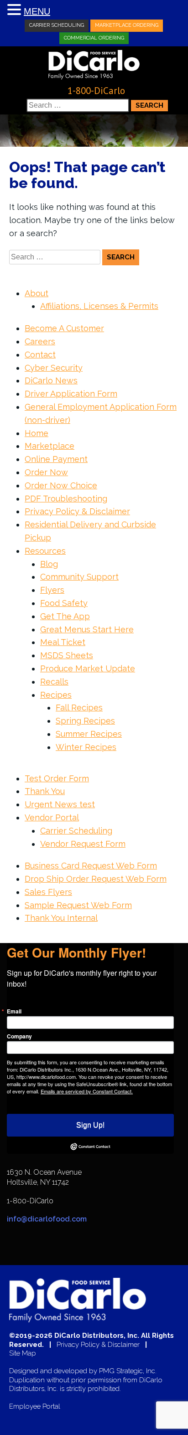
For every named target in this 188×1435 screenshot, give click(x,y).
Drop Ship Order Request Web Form (96, 879)
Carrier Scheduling (56, 25)
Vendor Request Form (82, 844)
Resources (45, 551)
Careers (40, 341)
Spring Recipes (85, 720)
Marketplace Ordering (126, 25)
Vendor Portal (52, 817)
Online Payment (56, 459)
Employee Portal (34, 1406)
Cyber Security (54, 367)
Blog (49, 564)
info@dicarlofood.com (47, 1219)
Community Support (79, 576)
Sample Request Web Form (78, 905)
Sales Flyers (48, 892)
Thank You (45, 791)
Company (19, 1036)
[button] (15, 10)
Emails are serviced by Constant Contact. (87, 1091)
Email (14, 1011)
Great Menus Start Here (87, 629)
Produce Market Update (87, 668)
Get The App (65, 616)
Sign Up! (90, 1125)
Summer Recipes (89, 734)
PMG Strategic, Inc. (128, 1371)
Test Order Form (57, 778)
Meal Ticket (62, 642)
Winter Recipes (86, 747)
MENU (37, 11)
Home (36, 433)
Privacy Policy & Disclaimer (77, 511)
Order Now (46, 472)
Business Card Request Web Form (91, 865)
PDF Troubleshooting (66, 498)
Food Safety (64, 603)
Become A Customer (64, 328)
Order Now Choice (61, 485)
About (36, 293)
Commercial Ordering (94, 38)
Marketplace (49, 446)
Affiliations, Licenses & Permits (99, 306)
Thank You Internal (61, 918)
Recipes (56, 695)
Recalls (54, 681)
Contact (40, 354)
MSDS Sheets (66, 655)
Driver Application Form (71, 393)
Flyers (52, 590)
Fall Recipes (79, 707)
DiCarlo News (51, 380)
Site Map (22, 1353)
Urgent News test (60, 804)
